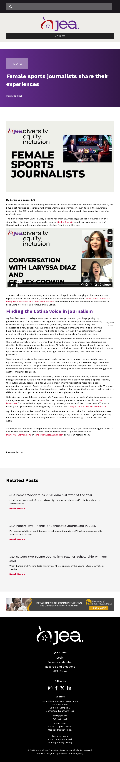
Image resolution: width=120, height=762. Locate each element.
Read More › (17, 508)
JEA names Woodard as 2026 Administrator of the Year (50, 495)
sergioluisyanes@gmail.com (49, 434)
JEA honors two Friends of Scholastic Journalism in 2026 (52, 526)
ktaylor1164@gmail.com (18, 434)
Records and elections (60, 666)
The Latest (17, 64)
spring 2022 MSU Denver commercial (87, 406)
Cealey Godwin (65, 222)
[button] (58, 36)
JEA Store (60, 671)
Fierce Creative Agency (71, 753)
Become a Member (60, 662)
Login (60, 657)
